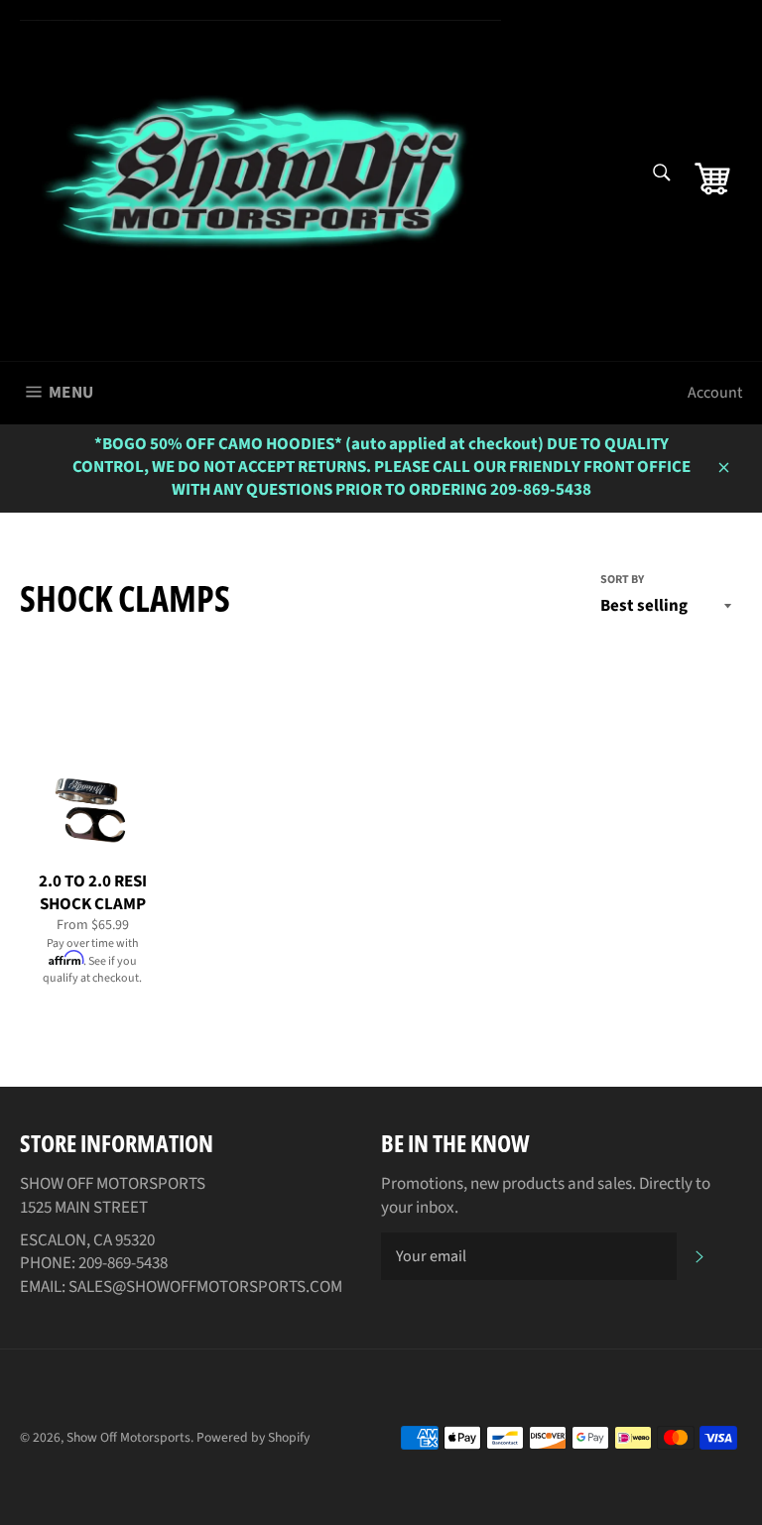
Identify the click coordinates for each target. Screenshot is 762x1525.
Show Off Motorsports (128, 1437)
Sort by (622, 580)
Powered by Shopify (253, 1437)
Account (715, 393)
